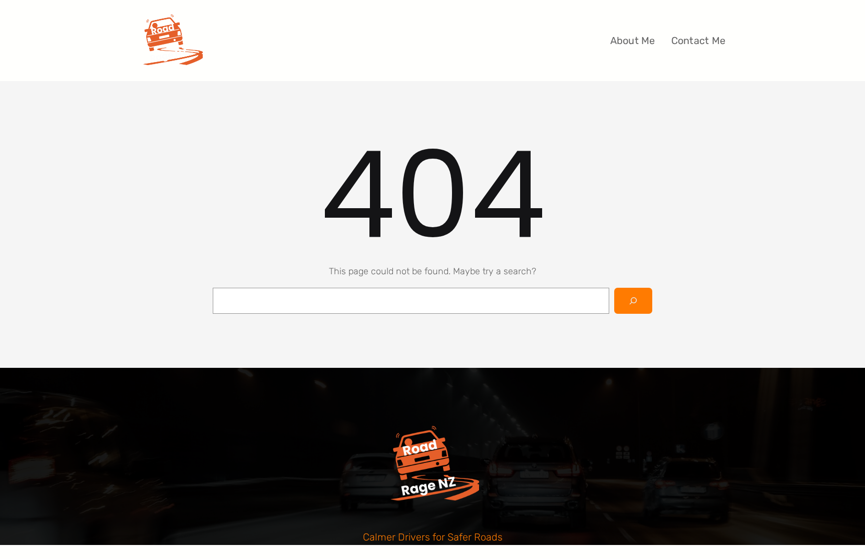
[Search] (633, 301)
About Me (632, 41)
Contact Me (698, 41)
